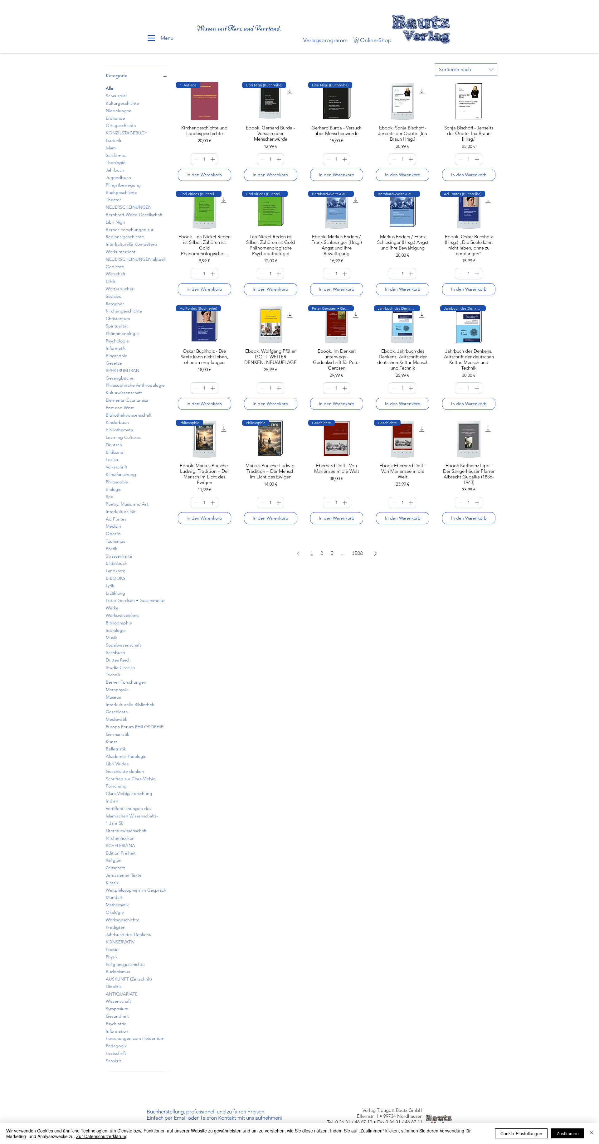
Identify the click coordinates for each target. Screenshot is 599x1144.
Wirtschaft (115, 274)
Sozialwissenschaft (123, 645)
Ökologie (115, 912)
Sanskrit (113, 1061)
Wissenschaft (118, 1001)
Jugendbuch (118, 177)
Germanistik (117, 734)
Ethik (110, 281)
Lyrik (110, 586)
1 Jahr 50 (114, 823)
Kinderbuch (117, 422)
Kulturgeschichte (122, 103)
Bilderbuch (116, 563)
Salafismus (116, 155)
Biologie (114, 489)
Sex (109, 496)
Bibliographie (119, 623)
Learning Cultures (123, 437)
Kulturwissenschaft (124, 392)
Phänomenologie (122, 333)
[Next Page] (375, 553)
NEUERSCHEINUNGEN (129, 207)
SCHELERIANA (120, 845)
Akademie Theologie (126, 756)
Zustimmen (568, 1133)
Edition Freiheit (121, 853)
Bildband (115, 452)
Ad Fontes (116, 519)
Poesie (112, 949)
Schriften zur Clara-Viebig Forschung (131, 782)
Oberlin (113, 533)
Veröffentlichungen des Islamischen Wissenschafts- (132, 812)
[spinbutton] (204, 159)
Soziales (113, 296)
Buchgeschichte (121, 192)
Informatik (115, 348)
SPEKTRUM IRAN (122, 370)
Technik (113, 674)
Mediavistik (116, 719)
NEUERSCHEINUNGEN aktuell (136, 259)
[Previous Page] (298, 553)
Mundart (114, 897)
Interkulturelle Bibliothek (130, 704)
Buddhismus (118, 971)
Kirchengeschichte (124, 311)
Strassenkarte (119, 556)
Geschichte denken (125, 771)
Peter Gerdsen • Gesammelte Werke (135, 604)
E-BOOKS (115, 578)
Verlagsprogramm (325, 40)
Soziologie (116, 630)
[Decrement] (195, 159)
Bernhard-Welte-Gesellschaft (134, 214)
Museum (114, 697)
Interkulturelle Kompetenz (131, 244)
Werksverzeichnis (122, 615)
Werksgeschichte (122, 920)
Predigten (115, 927)
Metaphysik (117, 689)
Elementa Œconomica (127, 400)
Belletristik (116, 749)
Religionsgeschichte (125, 964)
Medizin (113, 526)
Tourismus (115, 541)
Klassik (112, 882)
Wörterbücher (120, 289)
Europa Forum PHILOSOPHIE (134, 727)
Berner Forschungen (126, 682)
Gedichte (115, 266)
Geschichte (117, 712)
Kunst (111, 741)
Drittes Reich (118, 660)
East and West (120, 407)
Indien (112, 801)
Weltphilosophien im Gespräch (136, 890)
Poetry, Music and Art (127, 504)
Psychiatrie (116, 1023)
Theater (113, 199)
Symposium (117, 1008)
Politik (111, 548)
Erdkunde (115, 118)
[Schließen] (591, 1133)
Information (117, 1031)
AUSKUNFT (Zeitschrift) (129, 979)
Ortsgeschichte (121, 125)
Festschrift (116, 1053)
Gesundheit (117, 1016)
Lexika (112, 459)
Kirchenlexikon (120, 838)
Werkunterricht (120, 251)
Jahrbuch (115, 170)
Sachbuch (115, 652)
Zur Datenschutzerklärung (102, 1136)
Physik (112, 957)
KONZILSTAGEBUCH (127, 133)
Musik (111, 637)
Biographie (116, 355)
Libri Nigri (115, 222)
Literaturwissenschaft (126, 830)
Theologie (115, 162)
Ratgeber (115, 304)
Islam (111, 148)
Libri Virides (117, 764)
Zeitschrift (115, 867)
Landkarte (115, 571)
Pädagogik (116, 1046)
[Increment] (213, 159)
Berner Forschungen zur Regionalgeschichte (129, 233)
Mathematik (117, 905)
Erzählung (115, 593)
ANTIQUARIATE (122, 994)
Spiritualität (117, 326)
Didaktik (114, 986)
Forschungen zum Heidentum (135, 1038)
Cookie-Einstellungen (521, 1133)
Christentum (118, 318)
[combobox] (466, 69)
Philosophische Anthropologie (135, 385)
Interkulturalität (121, 511)
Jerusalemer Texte (124, 875)
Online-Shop (376, 40)
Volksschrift (116, 467)
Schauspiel (116, 96)
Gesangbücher (120, 378)
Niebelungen (119, 111)
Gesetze (114, 363)
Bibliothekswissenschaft (129, 415)
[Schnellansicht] (402, 101)
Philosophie (117, 482)
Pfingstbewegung (123, 185)
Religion (113, 860)
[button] (356, 40)
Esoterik (113, 140)
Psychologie (117, 341)
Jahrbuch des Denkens (128, 934)
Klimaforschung (121, 474)
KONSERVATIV (120, 942)
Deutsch (114, 445)
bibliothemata (119, 430)
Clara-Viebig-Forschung (129, 793)
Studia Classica (120, 667)
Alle (109, 88)
